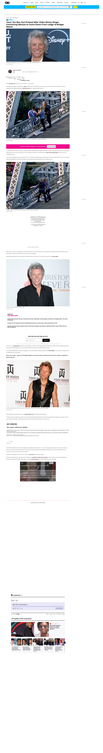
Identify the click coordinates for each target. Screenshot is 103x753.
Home (7, 17)
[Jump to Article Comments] (7, 77)
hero (25, 86)
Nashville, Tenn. (26, 88)
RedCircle (11, 441)
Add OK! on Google (25, 80)
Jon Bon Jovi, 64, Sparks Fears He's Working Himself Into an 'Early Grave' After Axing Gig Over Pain (32, 323)
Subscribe (73, 2)
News (11, 17)
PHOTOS (47, 2)
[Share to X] (15, 77)
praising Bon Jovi (29, 414)
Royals (42, 2)
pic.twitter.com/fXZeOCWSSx (38, 222)
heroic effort (55, 256)
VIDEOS (53, 2)
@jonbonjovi (17, 345)
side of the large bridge (52, 152)
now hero (32, 454)
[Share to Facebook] (10, 77)
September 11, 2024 (38, 225)
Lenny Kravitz (34, 459)
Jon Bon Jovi (15, 17)
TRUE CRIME (59, 2)
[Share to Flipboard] (19, 77)
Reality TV (26, 2)
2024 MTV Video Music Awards (40, 457)
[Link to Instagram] (81, 2)
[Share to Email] (23, 77)
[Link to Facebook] (78, 2)
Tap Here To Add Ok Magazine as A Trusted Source (33, 146)
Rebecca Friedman (17, 70)
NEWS (32, 2)
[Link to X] (84, 2)
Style (36, 2)
